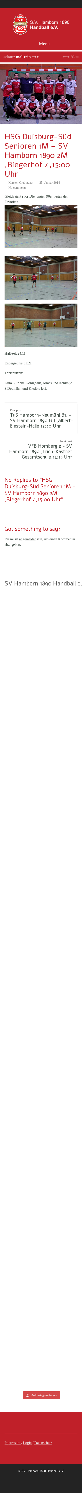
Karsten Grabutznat (20, 182)
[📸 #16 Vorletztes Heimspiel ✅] (20, 1283)
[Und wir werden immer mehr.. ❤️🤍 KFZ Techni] (20, 626)
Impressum (13, 1443)
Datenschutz (43, 1443)
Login (27, 1443)
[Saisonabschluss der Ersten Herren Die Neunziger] (62, 729)
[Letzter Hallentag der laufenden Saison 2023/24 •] (62, 1175)
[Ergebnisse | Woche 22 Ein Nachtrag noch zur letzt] (62, 1332)
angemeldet (27, 539)
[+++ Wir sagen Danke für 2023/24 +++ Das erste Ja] (20, 887)
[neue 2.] (41, 94)
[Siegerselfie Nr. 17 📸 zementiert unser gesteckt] (20, 1194)
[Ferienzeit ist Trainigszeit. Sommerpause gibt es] (62, 628)
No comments (17, 187)
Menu (44, 43)
